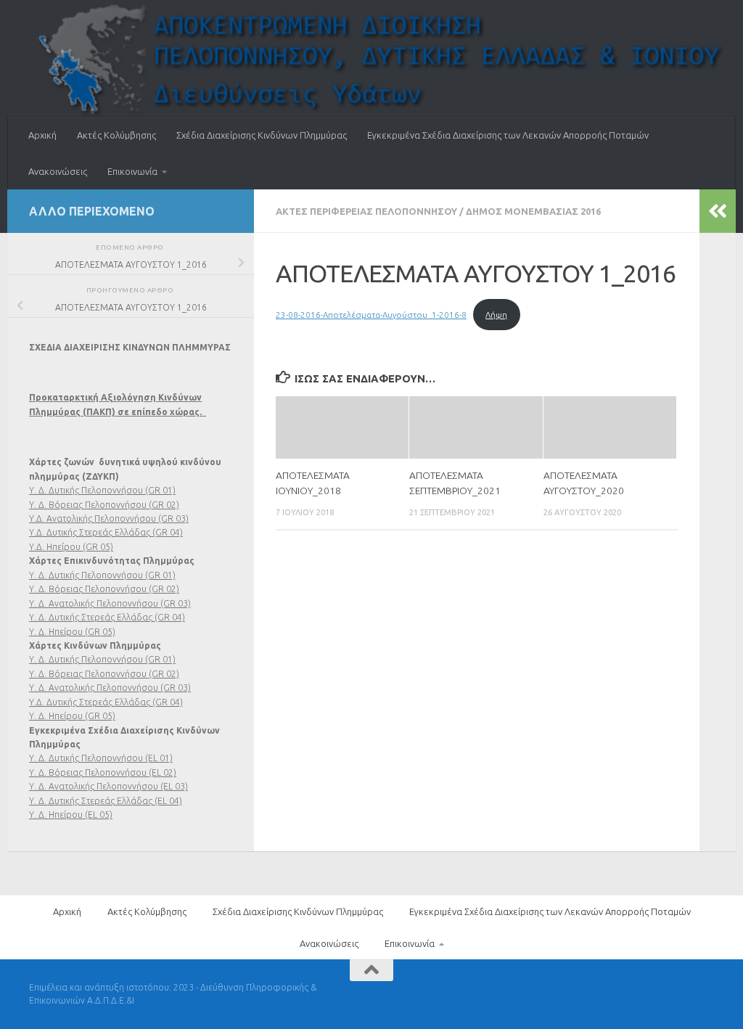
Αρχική (42, 135)
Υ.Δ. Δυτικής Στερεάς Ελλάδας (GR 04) (106, 532)
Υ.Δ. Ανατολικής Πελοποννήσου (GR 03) (109, 518)
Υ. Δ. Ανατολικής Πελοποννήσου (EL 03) (108, 786)
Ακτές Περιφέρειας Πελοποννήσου (366, 211)
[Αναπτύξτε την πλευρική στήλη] (717, 211)
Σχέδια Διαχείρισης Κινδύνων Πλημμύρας (261, 135)
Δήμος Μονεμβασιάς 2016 (533, 211)
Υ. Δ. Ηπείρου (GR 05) (72, 631)
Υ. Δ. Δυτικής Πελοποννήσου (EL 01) (101, 758)
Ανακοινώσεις (57, 171)
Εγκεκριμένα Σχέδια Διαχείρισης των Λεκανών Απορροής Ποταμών (508, 135)
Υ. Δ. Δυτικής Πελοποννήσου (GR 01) (102, 490)
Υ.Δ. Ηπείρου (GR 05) (71, 547)
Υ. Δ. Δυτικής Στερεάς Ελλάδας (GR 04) (107, 617)
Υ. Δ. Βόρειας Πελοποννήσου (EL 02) (102, 772)
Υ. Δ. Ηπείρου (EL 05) (70, 814)
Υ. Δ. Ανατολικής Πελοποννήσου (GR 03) (110, 603)
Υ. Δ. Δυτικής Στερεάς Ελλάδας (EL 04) (105, 800)
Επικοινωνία (132, 171)
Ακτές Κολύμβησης (116, 135)
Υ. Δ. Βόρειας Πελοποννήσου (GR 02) (104, 504)
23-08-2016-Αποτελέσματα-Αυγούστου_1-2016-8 (371, 314)
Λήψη (496, 314)
